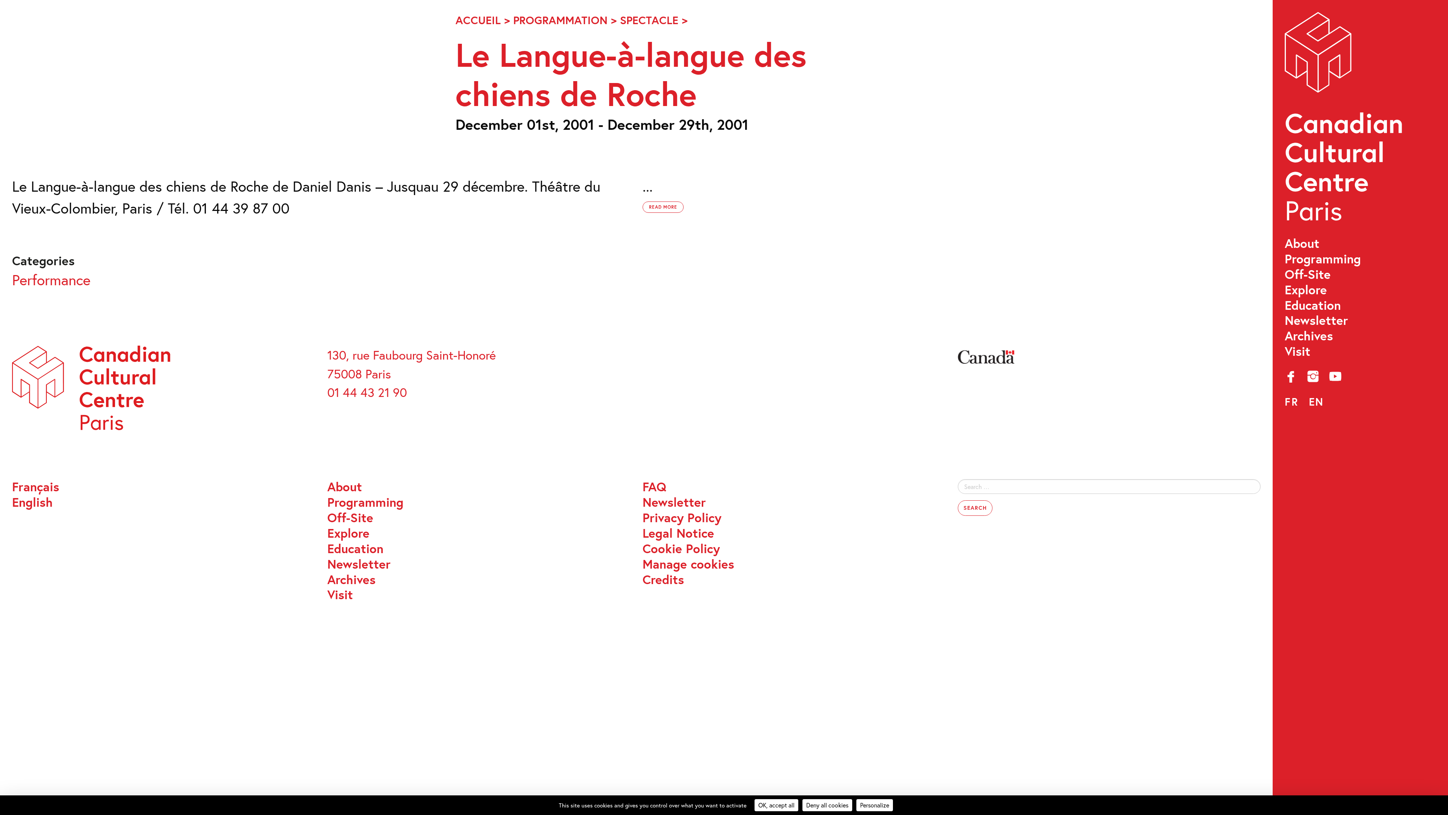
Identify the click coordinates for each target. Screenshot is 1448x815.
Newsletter (1316, 320)
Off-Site (1308, 274)
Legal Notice (678, 533)
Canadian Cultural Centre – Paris (1345, 121)
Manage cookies (688, 564)
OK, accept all (776, 805)
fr (1291, 402)
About (1302, 243)
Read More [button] (663, 207)
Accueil (478, 20)
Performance (51, 279)
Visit (1297, 351)
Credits (663, 579)
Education (1313, 305)
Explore (1306, 290)
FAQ (654, 487)
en (1316, 402)
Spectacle (649, 20)
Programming (1323, 259)
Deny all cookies (827, 805)
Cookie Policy (681, 549)
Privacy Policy (682, 518)
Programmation (560, 20)
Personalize (874, 805)
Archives (1309, 336)
